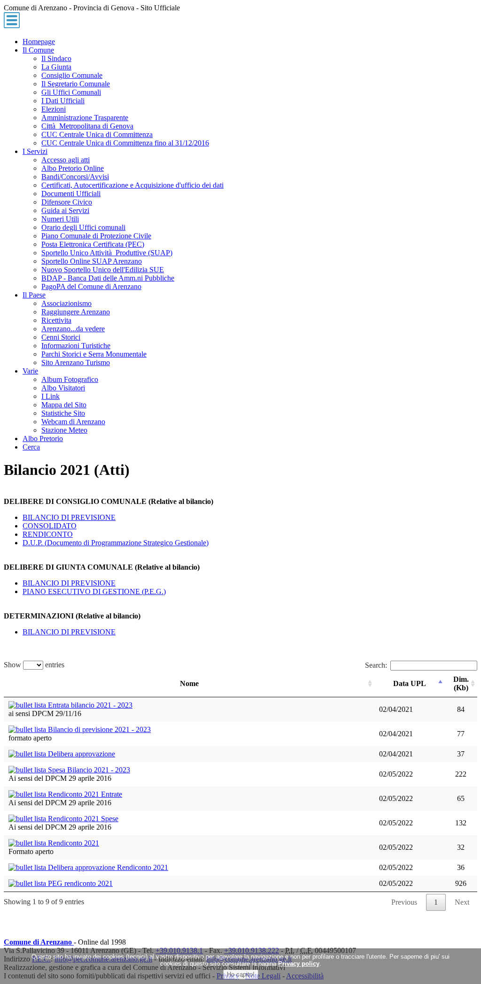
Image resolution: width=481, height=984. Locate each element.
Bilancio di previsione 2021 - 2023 (98, 729)
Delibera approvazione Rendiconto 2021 (107, 867)
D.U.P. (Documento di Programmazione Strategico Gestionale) (116, 543)
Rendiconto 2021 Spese (82, 819)
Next (462, 902)
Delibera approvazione (80, 754)
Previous (404, 902)
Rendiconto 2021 (72, 843)
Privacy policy (298, 963)
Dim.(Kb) (461, 683)
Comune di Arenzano (39, 942)
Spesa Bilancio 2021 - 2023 (88, 770)
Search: (376, 665)
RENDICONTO (48, 534)
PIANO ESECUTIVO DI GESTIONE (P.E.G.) (94, 591)
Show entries (34, 665)
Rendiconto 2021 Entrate (84, 794)
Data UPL (409, 683)
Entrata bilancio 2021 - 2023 (89, 705)
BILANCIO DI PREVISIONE (69, 517)
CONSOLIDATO (50, 526)
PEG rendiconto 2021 (79, 883)
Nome (189, 683)
